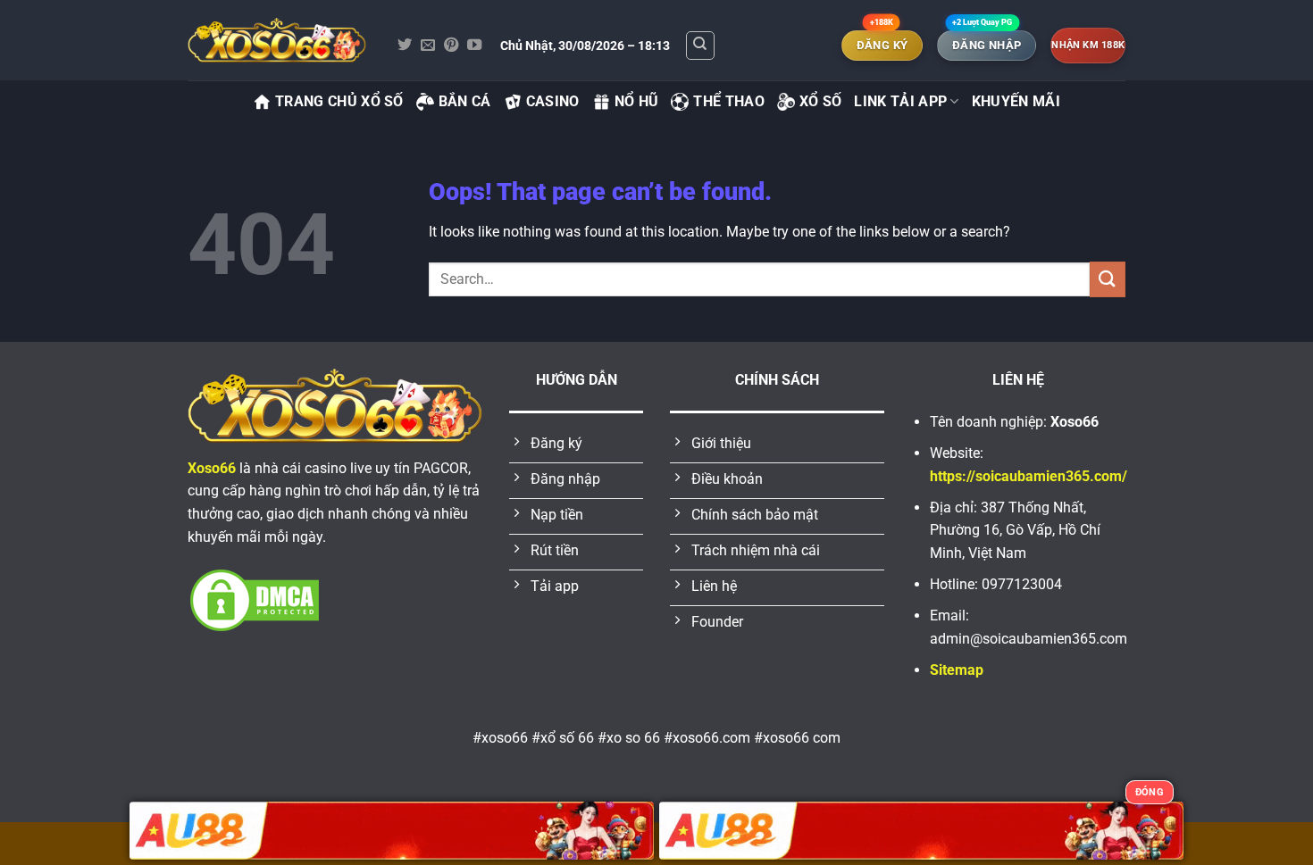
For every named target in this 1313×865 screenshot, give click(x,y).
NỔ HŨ (637, 101)
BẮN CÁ (465, 101)
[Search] (700, 45)
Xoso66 (212, 468)
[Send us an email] (428, 45)
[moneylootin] (277, 40)
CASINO (553, 101)
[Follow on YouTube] (474, 45)
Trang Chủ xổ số (339, 101)
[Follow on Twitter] (404, 45)
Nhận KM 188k (1088, 45)
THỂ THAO (729, 101)
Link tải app (900, 101)
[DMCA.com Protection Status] (255, 599)
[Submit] (1107, 279)
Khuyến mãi (1016, 101)
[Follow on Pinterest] (451, 45)
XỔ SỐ (820, 101)
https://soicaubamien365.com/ (1028, 476)
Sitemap (956, 669)
